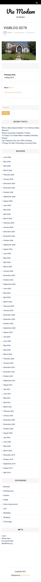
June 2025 (7, 205)
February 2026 (8, 174)
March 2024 (7, 266)
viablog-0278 (9, 77)
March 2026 (7, 170)
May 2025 (7, 209)
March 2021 (7, 407)
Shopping (6, 517)
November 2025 (9, 188)
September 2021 (9, 380)
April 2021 (7, 402)
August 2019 (8, 468)
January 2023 (8, 310)
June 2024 (7, 253)
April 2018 (7, 472)
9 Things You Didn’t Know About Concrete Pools (19, 143)
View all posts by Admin (13, 92)
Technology (7, 521)
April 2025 (7, 214)
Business (6, 486)
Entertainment (8, 491)
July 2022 (6, 337)
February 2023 (8, 306)
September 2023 (9, 284)
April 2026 (7, 166)
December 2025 (9, 183)
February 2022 (8, 358)
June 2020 (7, 442)
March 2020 (7, 450)
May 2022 (7, 345)
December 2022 (9, 315)
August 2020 (8, 433)
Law (4, 508)
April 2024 (7, 262)
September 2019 (9, 463)
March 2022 (7, 354)
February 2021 (8, 411)
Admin (9, 33)
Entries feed (6, 538)
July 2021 (6, 389)
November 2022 (9, 319)
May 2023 (7, 293)
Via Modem (20, 11)
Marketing (7, 513)
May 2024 (7, 258)
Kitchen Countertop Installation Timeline (16, 133)
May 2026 (7, 161)
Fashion (6, 495)
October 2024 (8, 240)
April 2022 (7, 350)
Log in (4, 536)
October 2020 (8, 428)
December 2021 (9, 367)
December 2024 (9, 231)
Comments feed (7, 541)
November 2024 (9, 236)
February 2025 (8, 223)
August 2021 (8, 385)
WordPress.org (7, 543)
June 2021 (7, 393)
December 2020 (9, 420)
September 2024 (9, 244)
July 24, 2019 (19, 33)
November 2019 (9, 455)
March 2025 (7, 218)
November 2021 (9, 372)
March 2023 (7, 302)
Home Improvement (10, 504)
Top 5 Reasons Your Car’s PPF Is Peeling (17, 140)
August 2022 (8, 332)
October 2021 (8, 376)
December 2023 (9, 275)
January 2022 (8, 363)
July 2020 (6, 437)
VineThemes (25, 575)
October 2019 (8, 459)
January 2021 (8, 415)
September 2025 (9, 196)
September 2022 (9, 328)
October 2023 (8, 280)
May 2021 (7, 398)
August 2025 (8, 201)
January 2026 (8, 179)
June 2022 (7, 341)
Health (5, 500)
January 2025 (8, 227)
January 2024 (8, 271)
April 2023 (7, 297)
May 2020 (7, 446)
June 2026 (7, 157)
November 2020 (9, 424)
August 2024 (8, 249)
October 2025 (8, 192)
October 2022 (8, 323)
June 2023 (7, 288)
